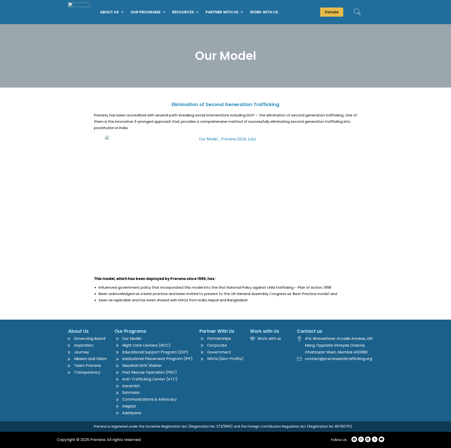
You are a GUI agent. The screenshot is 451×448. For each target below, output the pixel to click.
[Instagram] (361, 439)
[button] (112, 12)
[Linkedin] (368, 439)
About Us (109, 12)
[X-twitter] (374, 439)
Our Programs (145, 12)
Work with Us (264, 12)
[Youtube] (381, 439)
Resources (183, 12)
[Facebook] (354, 439)
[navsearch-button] (357, 12)
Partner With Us (222, 12)
